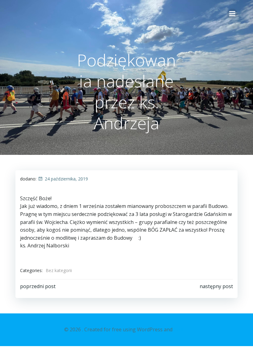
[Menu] (232, 14)
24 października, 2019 (66, 179)
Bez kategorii (59, 270)
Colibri (181, 329)
